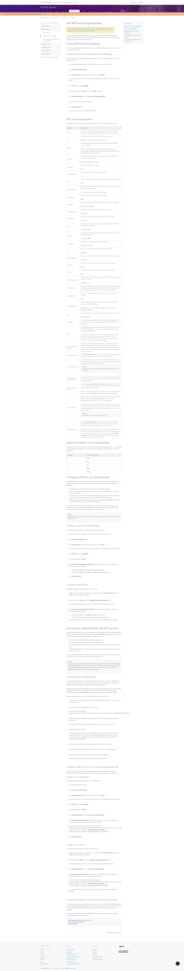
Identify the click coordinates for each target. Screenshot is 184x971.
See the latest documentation (87, 30)
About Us (95, 949)
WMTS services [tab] (46, 47)
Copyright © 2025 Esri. (46, 968)
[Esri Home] (121, 946)
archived (88, 29)
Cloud (72, 2)
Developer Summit (97, 959)
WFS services (72, 17)
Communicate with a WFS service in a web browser (51, 40)
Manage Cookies (69, 968)
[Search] (130, 2)
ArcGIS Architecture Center (74, 964)
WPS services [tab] (46, 50)
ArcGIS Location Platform (73, 956)
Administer (83, 11)
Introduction (50, 11)
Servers (60, 2)
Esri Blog (95, 954)
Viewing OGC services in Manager (49, 57)
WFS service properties (130, 28)
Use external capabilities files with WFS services (87, 37)
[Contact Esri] (127, 952)
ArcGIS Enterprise (46, 2)
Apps (76, 2)
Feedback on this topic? (115, 932)
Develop (90, 11)
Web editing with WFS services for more (97, 356)
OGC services (64, 17)
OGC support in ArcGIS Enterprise (49, 23)
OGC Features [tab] (46, 54)
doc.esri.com (41, 14)
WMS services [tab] (46, 44)
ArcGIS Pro (69, 952)
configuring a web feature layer (85, 593)
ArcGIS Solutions (71, 961)
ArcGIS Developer (71, 959)
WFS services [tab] (46, 29)
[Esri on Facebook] (122, 952)
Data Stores (66, 2)
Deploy (57, 11)
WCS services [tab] (46, 26)
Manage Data (64, 11)
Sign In (135, 2)
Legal (74, 968)
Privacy (62, 968)
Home (42, 11)
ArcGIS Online (70, 949)
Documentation (45, 964)
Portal (55, 2)
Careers (95, 952)
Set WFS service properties (49, 36)
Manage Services (74, 11)
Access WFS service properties (132, 26)
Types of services (55, 17)
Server (42, 954)
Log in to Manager (106, 64)
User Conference (97, 956)
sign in (85, 784)
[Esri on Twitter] (120, 952)
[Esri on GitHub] (125, 952)
